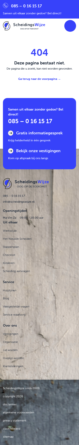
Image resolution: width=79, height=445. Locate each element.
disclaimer (10, 404)
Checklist (9, 255)
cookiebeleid (11, 428)
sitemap (8, 436)
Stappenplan (11, 247)
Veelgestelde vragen (16, 306)
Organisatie (10, 342)
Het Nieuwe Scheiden (17, 238)
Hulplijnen (9, 290)
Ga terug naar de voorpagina (39, 79)
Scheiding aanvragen (16, 271)
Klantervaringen (13, 366)
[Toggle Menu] (70, 26)
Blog (6, 298)
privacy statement (14, 420)
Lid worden (10, 350)
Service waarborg (14, 314)
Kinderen (9, 263)
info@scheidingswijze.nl (19, 201)
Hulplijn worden (13, 358)
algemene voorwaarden (18, 412)
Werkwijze (10, 230)
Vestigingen (10, 334)
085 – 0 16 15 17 (30, 121)
